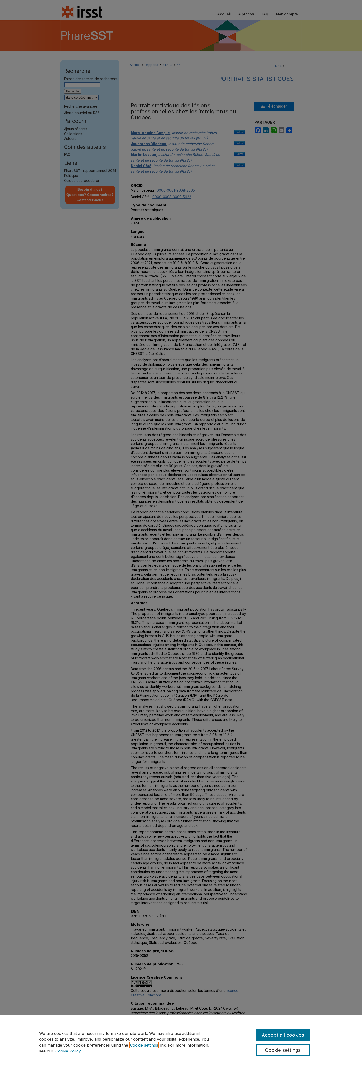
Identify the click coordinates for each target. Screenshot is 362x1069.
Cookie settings (144, 1045)
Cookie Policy (68, 1051)
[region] (181, 1042)
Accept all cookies (283, 1035)
